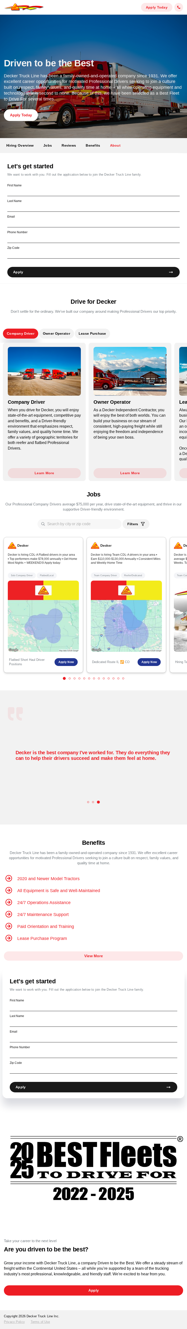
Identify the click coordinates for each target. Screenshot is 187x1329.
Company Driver (20, 333)
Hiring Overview (20, 145)
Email (11, 216)
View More (93, 956)
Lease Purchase (92, 333)
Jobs (47, 145)
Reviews (69, 145)
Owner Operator (56, 333)
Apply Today (157, 7)
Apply (18, 272)
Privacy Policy (14, 1322)
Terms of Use (40, 1322)
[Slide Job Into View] (64, 678)
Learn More (44, 473)
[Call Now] (178, 7)
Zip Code (13, 248)
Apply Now (66, 662)
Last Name (14, 201)
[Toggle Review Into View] (88, 802)
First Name (14, 185)
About (115, 145)
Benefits (93, 145)
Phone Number (17, 232)
